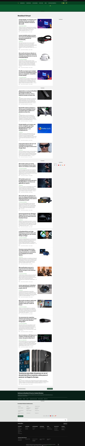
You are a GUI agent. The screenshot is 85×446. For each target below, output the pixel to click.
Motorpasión (49, 427)
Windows (24, 398)
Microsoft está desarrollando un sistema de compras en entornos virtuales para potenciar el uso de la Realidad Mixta (28, 55)
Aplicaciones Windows (22, 77)
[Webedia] (65, 0)
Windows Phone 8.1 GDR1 (21, 413)
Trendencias (56, 427)
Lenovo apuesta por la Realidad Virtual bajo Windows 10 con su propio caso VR (27, 286)
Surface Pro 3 (46, 398)
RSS (62, 165)
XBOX (46, 3)
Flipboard (66, 3)
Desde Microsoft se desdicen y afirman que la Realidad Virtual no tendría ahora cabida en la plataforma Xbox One (27, 110)
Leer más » (31, 30)
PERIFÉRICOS (28, 3)
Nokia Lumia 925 (40, 398)
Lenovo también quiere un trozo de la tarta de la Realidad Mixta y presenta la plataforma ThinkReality (27, 37)
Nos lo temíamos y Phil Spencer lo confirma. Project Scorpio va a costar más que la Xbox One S (28, 336)
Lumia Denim (28, 413)
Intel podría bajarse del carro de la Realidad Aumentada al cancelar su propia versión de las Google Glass (28, 146)
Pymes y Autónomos (63, 429)
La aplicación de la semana (33, 398)
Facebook (56, 165)
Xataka (19, 427)
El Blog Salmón (64, 427)
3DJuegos (26, 427)
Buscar (65, 420)
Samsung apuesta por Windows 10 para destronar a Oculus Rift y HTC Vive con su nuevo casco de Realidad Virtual (27, 216)
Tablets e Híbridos (20, 407)
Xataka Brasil (20, 440)
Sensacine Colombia (33, 440)
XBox (19, 97)
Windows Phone (37, 406)
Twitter (65, 3)
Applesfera (19, 430)
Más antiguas (50, 388)
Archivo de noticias (22, 388)
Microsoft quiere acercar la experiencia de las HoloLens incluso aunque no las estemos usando (27, 269)
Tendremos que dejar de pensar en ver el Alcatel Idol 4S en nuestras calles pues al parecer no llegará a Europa (33, 375)
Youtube (63, 3)
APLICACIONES (35, 3)
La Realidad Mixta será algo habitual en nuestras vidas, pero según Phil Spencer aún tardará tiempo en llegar (27, 233)
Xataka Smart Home (20, 432)
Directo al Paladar (42, 427)
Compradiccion (56, 430)
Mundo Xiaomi (20, 433)
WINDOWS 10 (22, 3)
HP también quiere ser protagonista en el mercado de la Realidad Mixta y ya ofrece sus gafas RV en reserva (28, 181)
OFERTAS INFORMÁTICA (52, 3)
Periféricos (21, 41)
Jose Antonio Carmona (24, 31)
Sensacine (33, 427)
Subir (65, 423)
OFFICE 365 (41, 3)
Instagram (62, 3)
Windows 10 (36, 413)
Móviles (20, 379)
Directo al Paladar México (42, 439)
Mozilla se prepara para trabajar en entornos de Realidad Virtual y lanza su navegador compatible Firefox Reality (28, 73)
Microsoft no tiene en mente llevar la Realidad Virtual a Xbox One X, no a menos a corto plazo (27, 165)
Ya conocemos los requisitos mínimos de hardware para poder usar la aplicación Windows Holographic (28, 319)
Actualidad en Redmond (23, 59)
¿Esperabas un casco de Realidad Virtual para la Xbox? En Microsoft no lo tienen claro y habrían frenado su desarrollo (28, 93)
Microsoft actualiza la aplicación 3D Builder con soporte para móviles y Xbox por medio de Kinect (27, 303)
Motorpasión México (49, 439)
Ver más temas (20, 416)
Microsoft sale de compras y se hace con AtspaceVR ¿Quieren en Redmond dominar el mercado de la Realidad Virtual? (28, 198)
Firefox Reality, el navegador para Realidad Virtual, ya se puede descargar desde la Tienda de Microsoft (28, 22)
